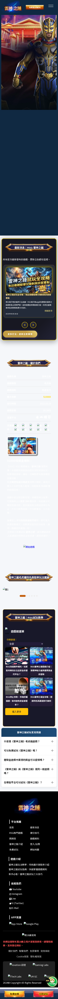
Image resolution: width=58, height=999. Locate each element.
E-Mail (15, 908)
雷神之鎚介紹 (16, 844)
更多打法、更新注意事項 (20, 334)
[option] (29, 291)
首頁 (11, 827)
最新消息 (34, 827)
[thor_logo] (12, 7)
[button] (50, 5)
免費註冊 (14, 994)
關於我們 (12, 951)
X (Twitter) (18, 903)
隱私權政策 (36, 956)
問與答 (12, 838)
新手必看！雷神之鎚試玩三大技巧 (26, 874)
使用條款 (45, 951)
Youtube (16, 889)
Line (13, 898)
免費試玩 (13, 849)
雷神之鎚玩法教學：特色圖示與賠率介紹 (29, 864)
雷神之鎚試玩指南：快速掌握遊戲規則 (28, 869)
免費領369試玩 (35, 7)
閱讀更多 (49, 310)
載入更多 (16, 712)
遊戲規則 (34, 838)
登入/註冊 (35, 844)
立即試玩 (43, 994)
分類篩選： (12, 639)
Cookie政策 (23, 956)
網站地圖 (34, 849)
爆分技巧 (34, 833)
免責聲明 (34, 951)
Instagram (16, 893)
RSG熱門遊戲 (16, 833)
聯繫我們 (23, 951)
